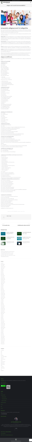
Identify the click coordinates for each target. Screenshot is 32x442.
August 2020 (2, 328)
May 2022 (2, 302)
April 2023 (2, 288)
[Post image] (3, 233)
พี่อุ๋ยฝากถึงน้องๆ (3, 364)
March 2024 (2, 274)
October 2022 (2, 295)
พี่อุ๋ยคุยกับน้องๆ (2, 362)
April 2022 (2, 303)
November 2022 (3, 294)
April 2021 (2, 318)
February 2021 (2, 321)
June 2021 (2, 316)
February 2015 (2, 343)
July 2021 (2, 314)
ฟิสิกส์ (1, 365)
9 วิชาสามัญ (2, 350)
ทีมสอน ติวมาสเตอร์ (4, 400)
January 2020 (2, 337)
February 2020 (3, 336)
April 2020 (2, 333)
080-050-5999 (4, 382)
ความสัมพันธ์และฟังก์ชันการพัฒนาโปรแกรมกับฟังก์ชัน (10, 238)
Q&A (1, 406)
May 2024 (2, 271)
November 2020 (3, 324)
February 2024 (3, 275)
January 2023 (2, 292)
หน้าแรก (2, 393)
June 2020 (2, 331)
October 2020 (2, 326)
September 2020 (3, 327)
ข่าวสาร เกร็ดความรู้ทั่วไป (14, 211)
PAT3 (1, 354)
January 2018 (2, 342)
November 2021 (3, 309)
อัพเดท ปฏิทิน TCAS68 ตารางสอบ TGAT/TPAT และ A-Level (26, 238)
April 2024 (2, 273)
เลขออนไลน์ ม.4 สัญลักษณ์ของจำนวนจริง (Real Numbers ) (10, 233)
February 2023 (3, 290)
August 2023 (2, 283)
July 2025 (2, 263)
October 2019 (2, 341)
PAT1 (1, 352)
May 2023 (2, 287)
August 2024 (2, 268)
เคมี (1, 369)
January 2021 (2, 322)
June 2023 (2, 285)
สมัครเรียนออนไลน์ (4, 396)
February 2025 (3, 264)
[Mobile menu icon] (30, 2)
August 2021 (2, 313)
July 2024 (2, 269)
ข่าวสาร (2, 404)
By (19, 211)
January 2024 (2, 276)
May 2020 (2, 332)
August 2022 (2, 298)
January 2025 (2, 265)
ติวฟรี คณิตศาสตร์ (3, 361)
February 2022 (3, 305)
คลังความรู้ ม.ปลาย (3, 359)
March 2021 (2, 319)
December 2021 (3, 308)
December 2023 (3, 278)
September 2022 (3, 297)
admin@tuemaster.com (5, 383)
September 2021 (3, 312)
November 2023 (3, 279)
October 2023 (2, 280)
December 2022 (3, 293)
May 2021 (2, 317)
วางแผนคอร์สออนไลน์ (4, 398)
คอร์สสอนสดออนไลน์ (3, 402)
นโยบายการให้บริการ (3, 433)
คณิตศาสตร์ (2, 357)
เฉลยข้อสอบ (2, 370)
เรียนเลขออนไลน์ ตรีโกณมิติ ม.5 (26, 242)
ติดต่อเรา (2, 408)
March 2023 (2, 289)
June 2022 (2, 300)
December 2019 (3, 338)
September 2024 (3, 266)
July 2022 (2, 299)
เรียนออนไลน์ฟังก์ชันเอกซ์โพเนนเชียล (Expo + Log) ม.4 (26, 233)
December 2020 (3, 323)
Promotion (2, 355)
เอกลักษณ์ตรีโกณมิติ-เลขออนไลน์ (10, 242)
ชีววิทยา (2, 360)
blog (10, 211)
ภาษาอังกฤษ (2, 366)
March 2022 (2, 304)
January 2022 (2, 307)
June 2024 (2, 270)
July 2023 (2, 284)
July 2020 (2, 329)
